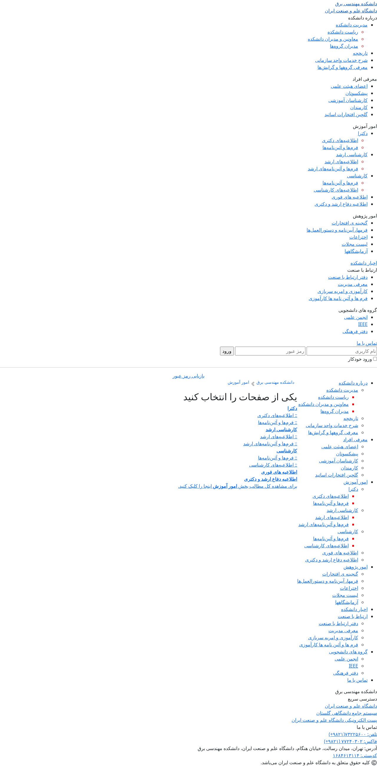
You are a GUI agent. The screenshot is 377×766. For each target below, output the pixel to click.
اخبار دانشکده (363, 263)
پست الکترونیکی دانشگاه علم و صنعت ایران (334, 720)
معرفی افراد (355, 439)
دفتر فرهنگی (355, 331)
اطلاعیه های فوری (350, 197)
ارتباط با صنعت (353, 616)
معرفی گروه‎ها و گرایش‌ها (343, 67)
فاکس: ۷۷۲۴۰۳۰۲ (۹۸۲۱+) (350, 741)
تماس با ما (367, 343)
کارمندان (359, 107)
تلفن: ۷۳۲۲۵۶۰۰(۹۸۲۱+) (353, 734)
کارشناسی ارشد (352, 154)
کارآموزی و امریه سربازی (343, 291)
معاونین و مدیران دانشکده (333, 39)
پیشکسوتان (356, 93)
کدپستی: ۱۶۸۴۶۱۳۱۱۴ (355, 755)
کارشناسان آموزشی (348, 100)
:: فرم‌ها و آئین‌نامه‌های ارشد (270, 443)
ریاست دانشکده (343, 32)
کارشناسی (357, 175)
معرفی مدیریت (353, 284)
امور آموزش (355, 482)
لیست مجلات (355, 244)
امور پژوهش (355, 567)
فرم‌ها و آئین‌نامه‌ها (340, 147)
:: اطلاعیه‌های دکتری (277, 415)
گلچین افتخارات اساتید (346, 114)
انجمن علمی (356, 317)
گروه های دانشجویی (348, 651)
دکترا (363, 133)
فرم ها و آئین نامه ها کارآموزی (338, 298)
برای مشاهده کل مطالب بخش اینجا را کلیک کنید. (237, 486)
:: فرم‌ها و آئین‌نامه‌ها (277, 422)
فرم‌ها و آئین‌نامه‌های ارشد (333, 168)
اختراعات (358, 237)
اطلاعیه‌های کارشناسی (336, 190)
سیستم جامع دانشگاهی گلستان (346, 713)
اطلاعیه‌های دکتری (340, 140)
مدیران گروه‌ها (344, 46)
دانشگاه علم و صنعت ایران (351, 706)
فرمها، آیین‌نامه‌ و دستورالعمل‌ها (337, 230)
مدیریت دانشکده (352, 25)
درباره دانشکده (353, 383)
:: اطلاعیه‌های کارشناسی (273, 465)
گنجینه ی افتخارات (350, 223)
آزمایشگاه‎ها (356, 251)
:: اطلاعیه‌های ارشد (278, 436)
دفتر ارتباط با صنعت (348, 277)
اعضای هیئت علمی (349, 86)
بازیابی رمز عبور (188, 376)
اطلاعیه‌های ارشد (341, 161)
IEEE (363, 324)
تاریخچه (360, 53)
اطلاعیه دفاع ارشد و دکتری (341, 204)
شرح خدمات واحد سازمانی (341, 60)
